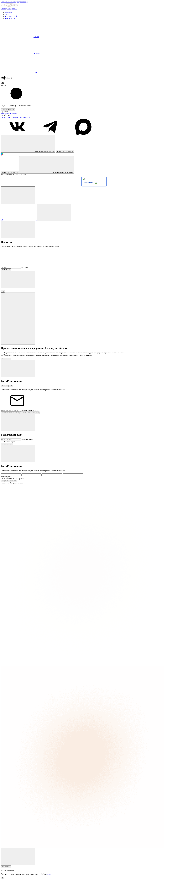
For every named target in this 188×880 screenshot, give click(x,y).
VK (11, 386)
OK (3, 291)
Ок (2, 878)
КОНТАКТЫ (10, 18)
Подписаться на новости (65, 151)
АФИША (8, 12)
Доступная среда (22, 2)
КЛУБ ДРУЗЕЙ (11, 16)
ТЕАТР (8, 14)
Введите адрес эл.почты (30, 410)
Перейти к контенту (8, 2)
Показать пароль (9, 442)
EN (2, 220)
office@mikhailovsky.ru (9, 113)
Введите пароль (27, 439)
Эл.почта (24, 267)
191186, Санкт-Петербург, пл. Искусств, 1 (16, 117)
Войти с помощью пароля (10, 412)
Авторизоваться (7, 444)
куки (49, 874)
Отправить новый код (9, 481)
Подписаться (6, 269)
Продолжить (6, 359)
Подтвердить (6, 866)
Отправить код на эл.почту (30, 412)
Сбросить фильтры (8, 109)
